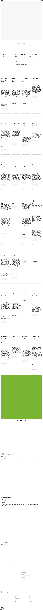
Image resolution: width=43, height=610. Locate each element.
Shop (16, 596)
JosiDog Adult (4, 255)
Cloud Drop (34, 123)
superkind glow (25, 336)
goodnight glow (4, 200)
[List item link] (11, 589)
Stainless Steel (15, 336)
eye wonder (24, 164)
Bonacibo (13, 78)
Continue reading (3, 505)
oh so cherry (3, 293)
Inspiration (2, 496)
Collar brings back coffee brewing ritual (8, 538)
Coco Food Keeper (5, 164)
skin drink (34, 293)
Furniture (2, 537)
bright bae (24, 123)
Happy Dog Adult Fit (26, 200)
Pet (12, 80)
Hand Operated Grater (16, 200)
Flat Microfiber (35, 164)
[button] (4, 109)
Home (2, 596)
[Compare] (2, 77)
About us (2, 598)
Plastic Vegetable (25, 293)
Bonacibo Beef (25, 78)
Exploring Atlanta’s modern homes (7, 454)
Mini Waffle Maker (36, 255)
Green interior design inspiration (7, 497)
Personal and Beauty (4, 80)
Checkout (30, 601)
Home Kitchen (3, 166)
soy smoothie (4, 336)
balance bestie (4, 78)
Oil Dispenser (14, 293)
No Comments (32, 575)
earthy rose (14, 164)
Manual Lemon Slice (26, 255)
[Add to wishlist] (2, 107)
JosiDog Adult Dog (15, 255)
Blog (1, 601)
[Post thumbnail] (23, 575)
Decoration (2, 453)
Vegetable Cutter (35, 336)
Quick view (2, 111)
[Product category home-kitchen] (21, 52)
